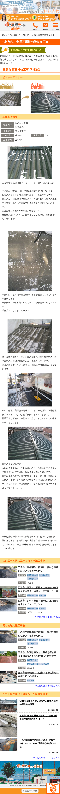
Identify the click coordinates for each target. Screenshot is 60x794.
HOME (4, 35)
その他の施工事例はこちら (47, 617)
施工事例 (14, 35)
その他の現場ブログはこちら (46, 757)
